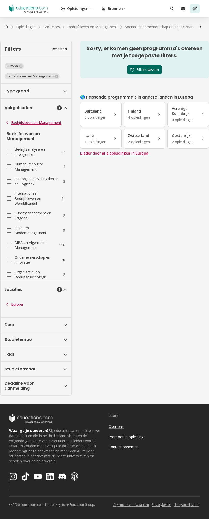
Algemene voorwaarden (131, 504)
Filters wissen (147, 69)
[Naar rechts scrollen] (200, 27)
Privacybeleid (161, 504)
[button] (14, 66)
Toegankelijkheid (186, 504)
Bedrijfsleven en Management (36, 122)
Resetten (59, 48)
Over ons (116, 426)
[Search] (171, 8)
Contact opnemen (123, 446)
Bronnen (115, 8)
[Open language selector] (183, 8)
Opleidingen (77, 8)
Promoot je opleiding (126, 436)
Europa (17, 304)
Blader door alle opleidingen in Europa (114, 153)
